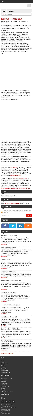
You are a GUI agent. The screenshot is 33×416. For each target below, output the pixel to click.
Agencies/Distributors (6, 378)
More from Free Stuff (7, 353)
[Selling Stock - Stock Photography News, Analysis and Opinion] (12, 6)
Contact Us (4, 369)
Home (3, 11)
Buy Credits (11, 11)
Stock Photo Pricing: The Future (9, 236)
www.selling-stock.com (20, 178)
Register (3, 367)
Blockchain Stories (5, 260)
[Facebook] (2, 401)
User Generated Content (7, 391)
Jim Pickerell (15, 21)
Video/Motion (4, 385)
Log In (2, 1)
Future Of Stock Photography (8, 248)
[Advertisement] (16, 72)
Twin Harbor (7, 413)
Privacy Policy (4, 370)
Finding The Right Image (7, 341)
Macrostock (4, 381)
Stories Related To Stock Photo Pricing (11, 281)
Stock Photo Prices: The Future (8, 293)
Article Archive (4, 364)
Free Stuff (5, 231)
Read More (4, 244)
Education (3, 389)
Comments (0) (4, 23)
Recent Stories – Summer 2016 (9, 317)
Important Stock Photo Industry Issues (10, 305)
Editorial (3, 388)
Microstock (3, 380)
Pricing (3, 393)
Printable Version (23, 21)
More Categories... (5, 394)
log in (6, 203)
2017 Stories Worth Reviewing (8, 272)
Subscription (4, 383)
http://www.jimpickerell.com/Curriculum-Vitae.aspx (15, 188)
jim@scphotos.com (15, 175)
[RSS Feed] (13, 401)
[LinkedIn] (9, 401)
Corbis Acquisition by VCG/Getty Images (11, 329)
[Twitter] (6, 401)
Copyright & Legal (5, 386)
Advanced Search (5, 372)
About (2, 365)
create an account (14, 203)
